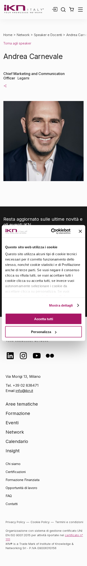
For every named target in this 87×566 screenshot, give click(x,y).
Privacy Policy (15, 522)
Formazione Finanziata (22, 480)
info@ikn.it (24, 390)
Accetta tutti (43, 319)
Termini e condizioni (69, 522)
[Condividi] (5, 86)
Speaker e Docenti (48, 35)
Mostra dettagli (61, 305)
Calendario (17, 441)
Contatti (12, 504)
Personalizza (41, 332)
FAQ (9, 496)
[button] (71, 9)
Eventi (12, 422)
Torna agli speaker (17, 43)
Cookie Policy (40, 522)
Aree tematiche (22, 404)
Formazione (18, 413)
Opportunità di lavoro (21, 488)
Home (7, 35)
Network (23, 35)
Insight (13, 450)
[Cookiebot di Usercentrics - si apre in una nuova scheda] (52, 231)
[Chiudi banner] (80, 231)
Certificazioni (16, 472)
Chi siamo (13, 464)
